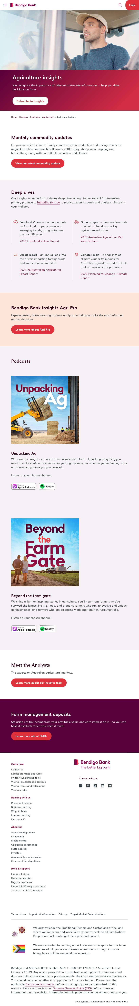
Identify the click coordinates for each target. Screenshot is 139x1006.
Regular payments (21, 882)
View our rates (19, 790)
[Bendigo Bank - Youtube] (110, 785)
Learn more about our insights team (38, 683)
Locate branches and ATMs (27, 773)
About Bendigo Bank (23, 832)
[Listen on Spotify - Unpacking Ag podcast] (47, 485)
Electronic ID (18, 819)
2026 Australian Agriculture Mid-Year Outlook (102, 239)
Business (23, 116)
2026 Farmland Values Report (39, 241)
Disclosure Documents (40, 984)
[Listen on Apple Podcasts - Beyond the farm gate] (23, 627)
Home (14, 116)
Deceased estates (21, 878)
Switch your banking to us (26, 777)
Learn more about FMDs (31, 736)
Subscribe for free (48, 202)
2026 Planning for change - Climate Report (104, 276)
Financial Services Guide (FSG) (72, 988)
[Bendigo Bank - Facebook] (80, 785)
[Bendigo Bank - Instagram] (88, 785)
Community (17, 836)
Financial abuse (20, 874)
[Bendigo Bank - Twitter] (95, 785)
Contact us (17, 769)
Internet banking (21, 815)
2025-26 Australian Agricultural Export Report (40, 272)
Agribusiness (48, 116)
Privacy (63, 914)
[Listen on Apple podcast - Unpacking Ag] (23, 485)
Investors (16, 852)
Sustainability (19, 848)
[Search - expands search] (120, 5)
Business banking (21, 807)
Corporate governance (24, 844)
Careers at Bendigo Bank (25, 861)
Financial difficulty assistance (28, 886)
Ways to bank (19, 811)
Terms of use (18, 914)
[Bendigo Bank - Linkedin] (102, 785)
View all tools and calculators (28, 785)
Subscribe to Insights (30, 101)
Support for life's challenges (27, 890)
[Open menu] (5, 5)
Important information (42, 914)
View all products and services (28, 781)
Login (132, 5)
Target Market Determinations (88, 914)
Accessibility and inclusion (26, 856)
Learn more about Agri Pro (32, 329)
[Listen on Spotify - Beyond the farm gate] (47, 627)
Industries (35, 116)
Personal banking (21, 803)
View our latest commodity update (37, 163)
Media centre (18, 840)
